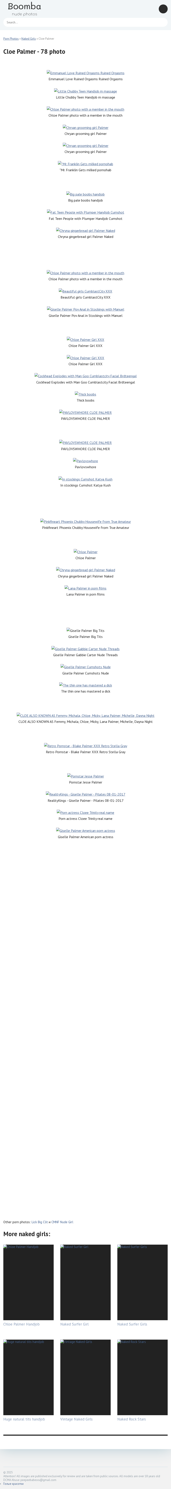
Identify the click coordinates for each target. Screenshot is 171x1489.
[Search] (162, 22)
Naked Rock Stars (131, 1419)
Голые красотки (13, 1484)
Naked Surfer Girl (74, 1324)
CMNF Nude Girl (62, 1222)
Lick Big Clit (40, 1222)
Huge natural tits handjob (24, 1419)
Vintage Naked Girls (76, 1419)
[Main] (30, 9)
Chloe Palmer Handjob (21, 1324)
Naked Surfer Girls (132, 1324)
